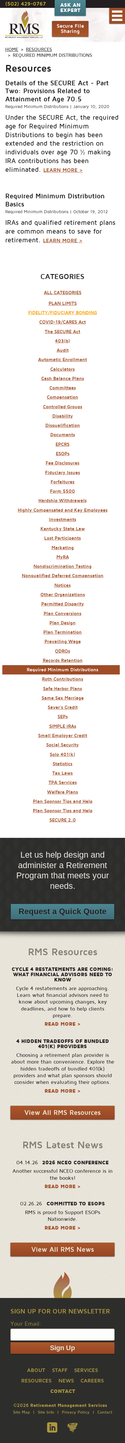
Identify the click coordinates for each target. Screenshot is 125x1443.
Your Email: (26, 1324)
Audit (63, 350)
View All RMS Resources (62, 1112)
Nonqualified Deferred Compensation (62, 575)
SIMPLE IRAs (62, 726)
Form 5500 (62, 491)
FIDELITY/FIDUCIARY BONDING (62, 312)
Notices (62, 585)
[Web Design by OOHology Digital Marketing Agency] (72, 1428)
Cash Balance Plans (62, 378)
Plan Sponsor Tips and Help (62, 801)
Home (11, 49)
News (66, 1381)
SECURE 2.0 (62, 820)
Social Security (62, 745)
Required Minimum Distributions (36, 106)
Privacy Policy (76, 1412)
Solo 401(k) (62, 754)
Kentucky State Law (62, 528)
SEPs (63, 716)
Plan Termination (62, 632)
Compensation (62, 397)
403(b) (62, 341)
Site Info (46, 1412)
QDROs (62, 651)
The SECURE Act (62, 331)
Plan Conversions (62, 613)
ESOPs (62, 453)
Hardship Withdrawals (62, 500)
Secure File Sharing (70, 28)
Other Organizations (62, 594)
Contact (104, 1412)
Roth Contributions (62, 679)
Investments (62, 519)
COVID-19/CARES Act (62, 322)
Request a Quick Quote (62, 911)
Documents (62, 434)
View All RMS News (62, 1249)
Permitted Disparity (62, 604)
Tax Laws (62, 773)
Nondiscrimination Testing (62, 566)
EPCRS (62, 444)
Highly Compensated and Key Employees (63, 510)
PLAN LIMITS (63, 303)
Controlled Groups (62, 406)
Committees (62, 388)
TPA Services (63, 782)
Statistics (62, 763)
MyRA (62, 557)
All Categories (62, 292)
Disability (62, 416)
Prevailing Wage (62, 641)
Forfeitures (62, 482)
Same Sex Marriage (63, 698)
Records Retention (63, 660)
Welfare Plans (62, 792)
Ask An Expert (70, 7)
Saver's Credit (63, 707)
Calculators (62, 369)
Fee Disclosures (62, 463)
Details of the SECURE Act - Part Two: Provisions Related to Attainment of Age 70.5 (57, 91)
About (36, 1370)
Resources (39, 49)
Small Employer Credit (62, 735)
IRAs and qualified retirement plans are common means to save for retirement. (60, 231)
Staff (59, 1370)
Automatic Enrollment (62, 359)
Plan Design (62, 623)
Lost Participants (62, 538)
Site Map (21, 1412)
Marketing (62, 547)
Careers (92, 1381)
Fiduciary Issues (62, 472)
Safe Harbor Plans (62, 688)
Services (86, 1370)
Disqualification (62, 425)
